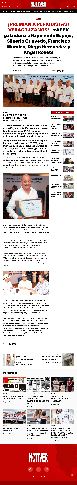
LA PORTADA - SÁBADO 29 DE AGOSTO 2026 (56, 118)
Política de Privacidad (38, 476)
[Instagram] (46, 469)
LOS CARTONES (56, 176)
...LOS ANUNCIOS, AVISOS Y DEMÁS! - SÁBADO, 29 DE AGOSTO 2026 (38, 399)
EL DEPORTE (20, 11)
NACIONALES (38, 11)
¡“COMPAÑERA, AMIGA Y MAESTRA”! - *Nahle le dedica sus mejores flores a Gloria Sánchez (38, 431)
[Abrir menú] (2, 2)
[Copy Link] (63, 71)
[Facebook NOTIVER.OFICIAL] (30, 469)
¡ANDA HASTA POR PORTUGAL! (11, 429)
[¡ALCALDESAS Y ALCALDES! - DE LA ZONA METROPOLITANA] (9, 359)
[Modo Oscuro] (6, 2)
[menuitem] (38, 476)
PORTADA (5, 11)
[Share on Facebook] (60, 71)
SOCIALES (47, 11)
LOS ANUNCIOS (31, 394)
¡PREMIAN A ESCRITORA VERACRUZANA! (56, 160)
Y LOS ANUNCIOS (69, 11)
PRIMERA (12, 11)
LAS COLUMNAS (57, 11)
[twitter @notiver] (38, 469)
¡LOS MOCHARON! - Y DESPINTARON (56, 169)
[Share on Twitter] (58, 71)
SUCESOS (29, 11)
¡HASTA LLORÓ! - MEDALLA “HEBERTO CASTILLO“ (60, 398)
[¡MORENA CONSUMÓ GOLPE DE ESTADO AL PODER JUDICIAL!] (68, 359)
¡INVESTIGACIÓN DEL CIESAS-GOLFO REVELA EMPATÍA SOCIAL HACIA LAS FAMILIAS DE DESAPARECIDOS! (62, 432)
